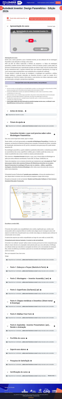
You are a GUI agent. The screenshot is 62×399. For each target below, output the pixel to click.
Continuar (31, 397)
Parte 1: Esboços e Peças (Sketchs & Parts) (28, 267)
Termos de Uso (36, 395)
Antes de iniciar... (17, 111)
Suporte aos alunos (18, 349)
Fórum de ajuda (16, 122)
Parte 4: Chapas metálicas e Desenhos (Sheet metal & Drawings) (31, 302)
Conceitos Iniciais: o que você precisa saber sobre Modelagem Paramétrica (30, 134)
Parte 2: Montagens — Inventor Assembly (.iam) (29, 278)
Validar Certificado (9, 387)
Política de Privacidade (28, 395)
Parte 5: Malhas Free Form (21, 314)
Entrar (58, 2)
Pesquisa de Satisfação (20, 361)
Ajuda (6, 390)
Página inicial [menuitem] (30, 2)
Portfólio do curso (17, 338)
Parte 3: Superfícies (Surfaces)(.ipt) (24, 290)
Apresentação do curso (19, 26)
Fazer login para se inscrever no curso (42, 19)
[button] (7, 26)
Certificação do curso (19, 372)
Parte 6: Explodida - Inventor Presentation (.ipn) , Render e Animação (30, 326)
